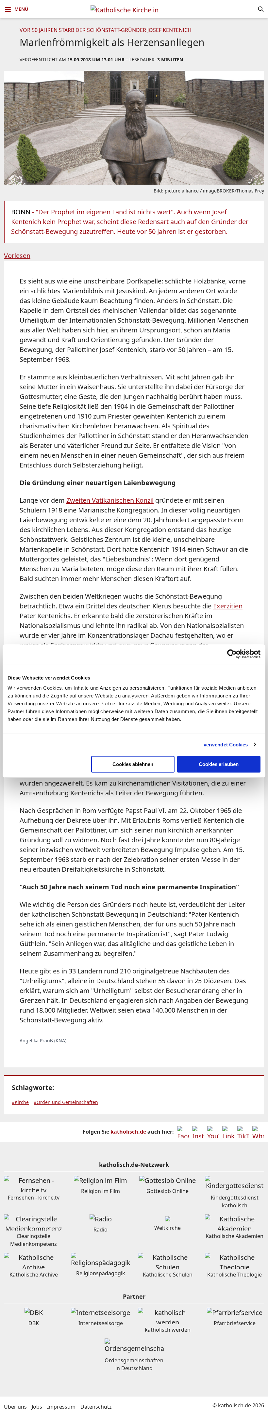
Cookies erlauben (219, 764)
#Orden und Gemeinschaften (66, 1102)
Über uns (15, 1406)
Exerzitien (228, 606)
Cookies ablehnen (132, 764)
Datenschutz (96, 1406)
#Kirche (20, 1102)
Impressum (61, 1406)
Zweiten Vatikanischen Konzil (110, 500)
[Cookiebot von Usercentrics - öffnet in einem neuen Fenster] (231, 654)
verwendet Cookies (226, 744)
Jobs (37, 1406)
